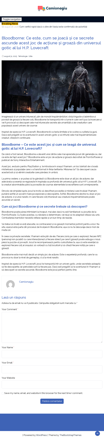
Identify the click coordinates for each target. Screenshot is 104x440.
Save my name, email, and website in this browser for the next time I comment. (43, 393)
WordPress (41, 435)
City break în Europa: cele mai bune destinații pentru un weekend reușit (54, 27)
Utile (30, 56)
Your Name (7, 347)
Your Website (8, 378)
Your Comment (9, 309)
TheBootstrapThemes (70, 435)
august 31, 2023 (10, 56)
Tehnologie (22, 56)
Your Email (7, 362)
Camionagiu (26, 281)
